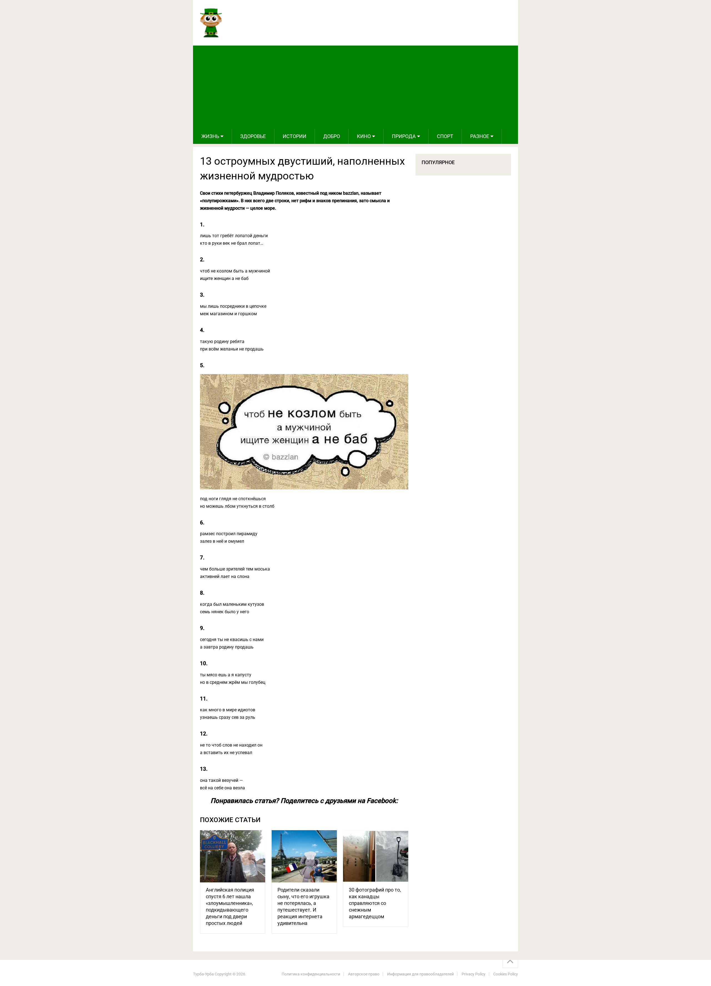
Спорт (445, 136)
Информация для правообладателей (420, 974)
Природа (404, 136)
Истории (294, 136)
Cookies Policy (505, 974)
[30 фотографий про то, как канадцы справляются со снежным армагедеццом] (375, 856)
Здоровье (253, 136)
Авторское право (363, 974)
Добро (331, 136)
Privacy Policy (473, 974)
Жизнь (210, 136)
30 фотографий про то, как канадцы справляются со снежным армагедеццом (375, 903)
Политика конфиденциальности (311, 974)
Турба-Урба (203, 974)
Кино (364, 136)
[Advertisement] (355, 87)
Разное (479, 136)
